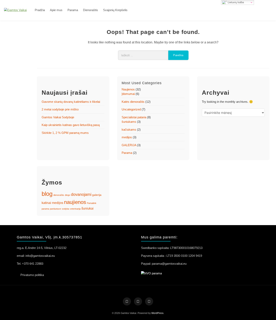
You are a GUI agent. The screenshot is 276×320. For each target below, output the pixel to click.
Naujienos (128, 89)
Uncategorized (131, 109)
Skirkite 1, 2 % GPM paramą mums (65, 132)
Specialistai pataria (134, 117)
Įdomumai (128, 93)
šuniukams (129, 121)
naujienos (75, 202)
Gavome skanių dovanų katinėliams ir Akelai (71, 101)
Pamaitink (91, 203)
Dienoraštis (90, 10)
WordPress (157, 313)
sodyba (65, 209)
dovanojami (81, 194)
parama (45, 209)
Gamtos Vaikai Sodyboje (58, 117)
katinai (46, 203)
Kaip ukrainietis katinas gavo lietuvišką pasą (71, 125)
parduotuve (55, 209)
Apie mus (56, 10)
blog (47, 193)
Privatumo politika (32, 275)
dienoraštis (58, 195)
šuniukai (87, 208)
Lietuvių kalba (235, 2)
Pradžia (40, 10)
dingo (67, 195)
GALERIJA (129, 145)
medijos (127, 137)
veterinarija (75, 209)
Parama (72, 10)
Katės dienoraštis (133, 101)
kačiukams (129, 129)
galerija (96, 194)
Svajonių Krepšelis (115, 10)
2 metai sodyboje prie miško (60, 109)
